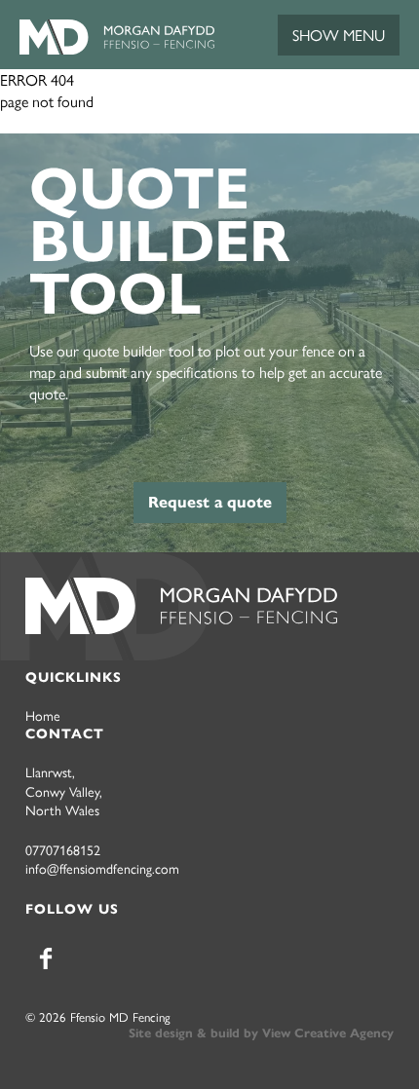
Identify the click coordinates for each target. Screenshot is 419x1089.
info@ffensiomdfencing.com (102, 868)
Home (42, 715)
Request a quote (210, 502)
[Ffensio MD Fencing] (116, 48)
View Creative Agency (328, 1033)
